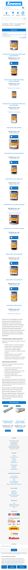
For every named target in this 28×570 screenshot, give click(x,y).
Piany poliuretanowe (14, 481)
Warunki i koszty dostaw (14, 495)
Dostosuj (4, 566)
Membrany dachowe (14, 477)
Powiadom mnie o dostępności (14, 88)
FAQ (14, 507)
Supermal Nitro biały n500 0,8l (14, 127)
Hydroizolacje (14, 476)
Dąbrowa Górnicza (14, 457)
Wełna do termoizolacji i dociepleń (14, 484)
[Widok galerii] (25, 37)
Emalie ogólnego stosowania (8, 25)
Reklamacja (14, 493)
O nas (14, 503)
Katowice (14, 459)
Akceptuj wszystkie (22, 567)
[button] (24, 419)
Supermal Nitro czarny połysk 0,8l (14, 254)
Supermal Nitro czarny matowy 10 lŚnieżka (14, 204)
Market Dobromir (14, 469)
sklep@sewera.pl (14, 444)
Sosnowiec (14, 461)
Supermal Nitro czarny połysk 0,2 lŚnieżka (14, 228)
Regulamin (14, 491)
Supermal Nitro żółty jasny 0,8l (14, 305)
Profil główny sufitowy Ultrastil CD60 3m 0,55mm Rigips (7, 422)
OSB (14, 478)
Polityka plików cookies (14, 504)
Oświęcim (14, 467)
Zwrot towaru (14, 492)
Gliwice (14, 458)
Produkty (11, 23)
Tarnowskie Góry (14, 462)
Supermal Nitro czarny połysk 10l (14, 279)
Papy (14, 480)
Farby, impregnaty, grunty (19, 23)
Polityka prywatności (14, 506)
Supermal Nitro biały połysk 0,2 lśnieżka (14, 153)
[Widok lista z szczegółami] (23, 37)
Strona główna (5, 23)
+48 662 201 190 (15, 446)
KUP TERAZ (15, 63)
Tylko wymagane (12, 567)
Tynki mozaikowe (14, 482)
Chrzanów (14, 466)
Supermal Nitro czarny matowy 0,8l (14, 178)
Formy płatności (14, 496)
